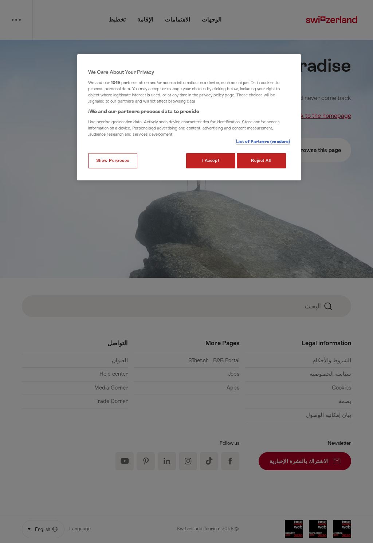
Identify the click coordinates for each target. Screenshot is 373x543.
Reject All (261, 160)
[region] (189, 117)
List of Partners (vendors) (263, 141)
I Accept (211, 160)
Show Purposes (112, 160)
